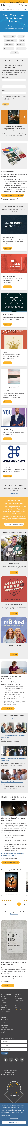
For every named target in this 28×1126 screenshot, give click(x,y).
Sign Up (5, 1053)
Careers (3, 1000)
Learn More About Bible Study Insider (13, 195)
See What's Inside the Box (9, 199)
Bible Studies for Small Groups (9, 1070)
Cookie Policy (15, 1112)
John (2, 855)
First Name (5, 77)
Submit (5, 104)
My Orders (17, 996)
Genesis (10, 853)
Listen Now (14, 572)
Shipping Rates (19, 1000)
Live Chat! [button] (18, 1009)
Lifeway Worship (5, 1023)
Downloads (4, 1027)
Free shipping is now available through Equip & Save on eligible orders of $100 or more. (14, 1)
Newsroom (3, 1002)
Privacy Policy (4, 1005)
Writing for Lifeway (5, 1009)
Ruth (22, 853)
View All (14, 718)
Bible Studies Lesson (9, 1072)
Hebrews (7, 855)
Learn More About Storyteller (10, 862)
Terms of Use (4, 1007)
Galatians (17, 853)
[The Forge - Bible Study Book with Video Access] (11, 882)
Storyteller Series (8, 48)
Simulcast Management (7, 1029)
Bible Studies (20, 44)
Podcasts (21, 36)
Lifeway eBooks (5, 1031)
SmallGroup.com (5, 1032)
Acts (5, 853)
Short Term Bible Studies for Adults (9, 1075)
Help (16, 1007)
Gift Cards (17, 1004)
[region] (14, 1114)
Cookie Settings (14, 1118)
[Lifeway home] (6, 5)
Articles (22, 40)
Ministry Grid (4, 1022)
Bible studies (14, 914)
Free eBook (15, 53)
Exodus (13, 855)
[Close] (26, 1105)
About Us (3, 996)
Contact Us (3, 998)
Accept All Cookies (14, 1122)
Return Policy (18, 1002)
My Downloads (18, 998)
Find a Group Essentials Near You (14, 524)
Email (3, 90)
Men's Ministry (9, 44)
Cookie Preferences (20, 1005)
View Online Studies (8, 709)
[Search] (25, 9)
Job (2, 853)
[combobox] (14, 9)
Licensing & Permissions (6, 1004)
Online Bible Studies (10, 40)
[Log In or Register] (20, 5)
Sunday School (21, 48)
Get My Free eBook (8, 985)
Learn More (7, 248)
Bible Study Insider (9, 36)
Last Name (5, 84)
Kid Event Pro (4, 1025)
